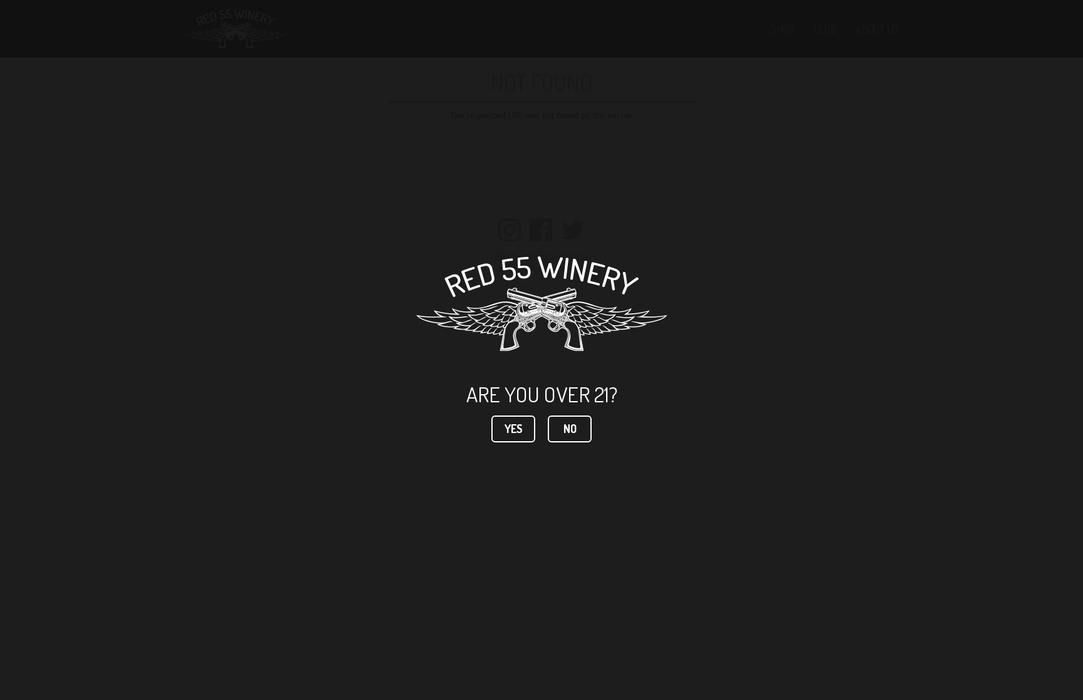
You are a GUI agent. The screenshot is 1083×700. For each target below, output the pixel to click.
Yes (514, 429)
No (570, 429)
